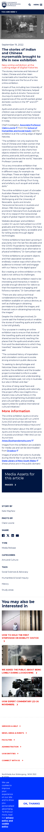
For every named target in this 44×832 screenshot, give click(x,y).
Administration (10, 747)
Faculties (7, 740)
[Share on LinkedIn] (12, 535)
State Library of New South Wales (19, 461)
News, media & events (13, 733)
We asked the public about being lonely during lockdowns (21, 671)
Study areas (7, 590)
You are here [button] (8, 12)
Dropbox (11, 451)
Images (9, 485)
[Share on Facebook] (3, 535)
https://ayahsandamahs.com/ (16, 441)
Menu (36, 5)
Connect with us (11, 760)
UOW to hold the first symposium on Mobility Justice (20, 636)
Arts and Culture (10, 560)
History (5, 584)
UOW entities (9, 753)
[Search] (29, 4)
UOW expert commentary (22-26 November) (20, 703)
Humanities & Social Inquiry (15, 578)
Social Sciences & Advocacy (15, 572)
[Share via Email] (17, 535)
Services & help (10, 726)
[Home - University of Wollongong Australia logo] (11, 5)
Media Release (9, 548)
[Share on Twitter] (8, 535)
